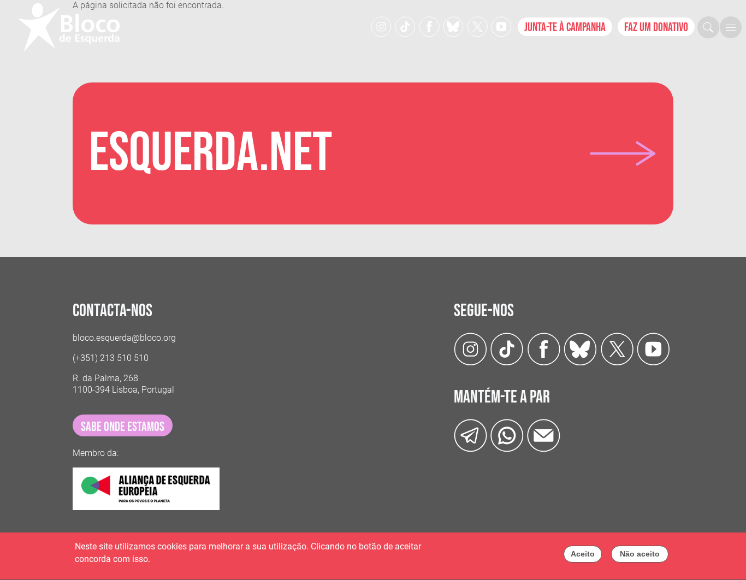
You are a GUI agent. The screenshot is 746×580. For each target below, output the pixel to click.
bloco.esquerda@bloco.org (124, 338)
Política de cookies (188, 559)
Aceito (583, 553)
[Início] (73, 27)
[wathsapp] (507, 435)
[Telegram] (470, 435)
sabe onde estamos (122, 427)
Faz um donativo (656, 27)
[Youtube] (501, 26)
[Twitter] (453, 26)
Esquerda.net (210, 153)
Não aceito (640, 553)
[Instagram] (381, 26)
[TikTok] (405, 26)
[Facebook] (429, 26)
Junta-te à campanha (565, 27)
